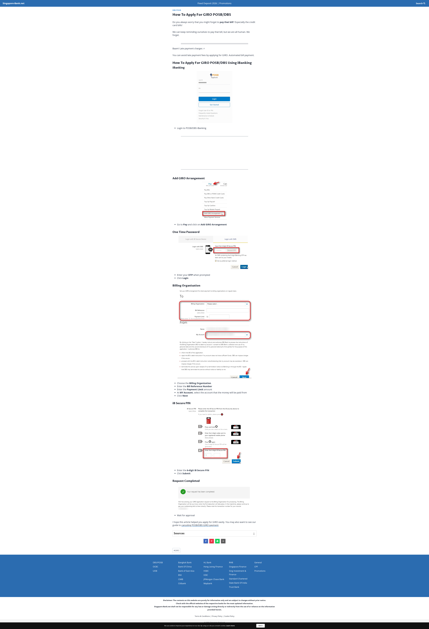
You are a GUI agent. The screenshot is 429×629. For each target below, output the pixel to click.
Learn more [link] (230, 626)
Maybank (208, 583)
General (258, 562)
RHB (231, 562)
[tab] (214, 533)
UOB (155, 571)
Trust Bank (234, 587)
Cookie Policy (229, 616)
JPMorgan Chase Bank (214, 579)
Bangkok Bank (184, 562)
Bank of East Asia (186, 571)
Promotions (225, 3)
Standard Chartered (238, 578)
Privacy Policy (217, 616)
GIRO (176, 550)
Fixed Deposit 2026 (207, 3)
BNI (180, 575)
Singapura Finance (237, 566)
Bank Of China (185, 566)
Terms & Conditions (202, 616)
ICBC (206, 575)
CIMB (180, 579)
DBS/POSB (176, 10)
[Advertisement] (214, 153)
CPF (256, 566)
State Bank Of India (238, 582)
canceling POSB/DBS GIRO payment (199, 525)
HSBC (206, 571)
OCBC (155, 566)
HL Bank (207, 562)
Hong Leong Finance (213, 566)
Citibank (182, 583)
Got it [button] (261, 626)
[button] (206, 541)
